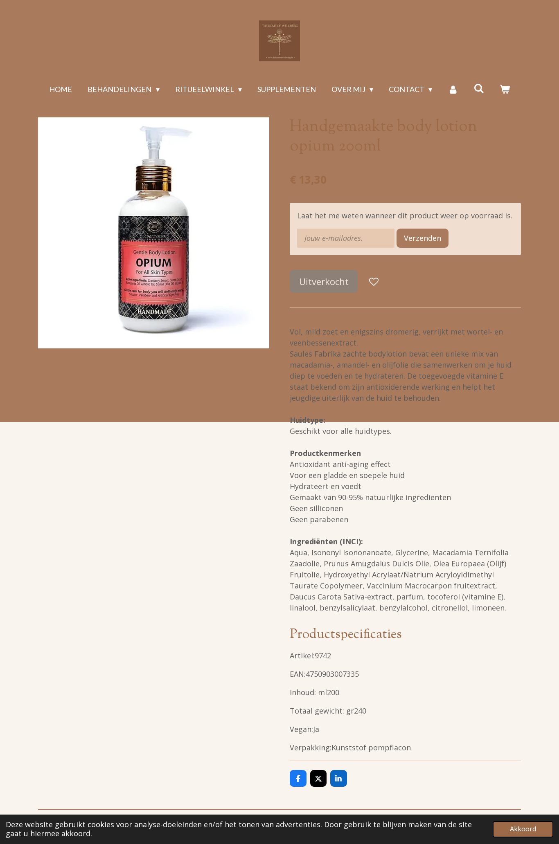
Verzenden (422, 238)
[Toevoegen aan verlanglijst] (373, 281)
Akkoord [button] (523, 828)
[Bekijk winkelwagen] (504, 89)
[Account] (453, 89)
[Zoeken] (478, 88)
